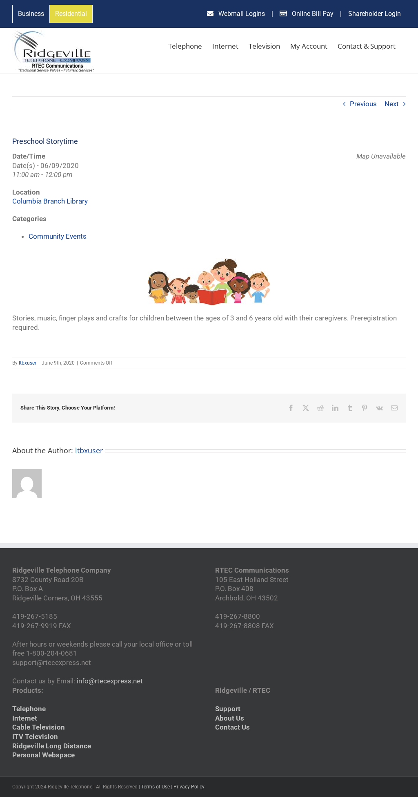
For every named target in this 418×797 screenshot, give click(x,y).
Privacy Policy (189, 787)
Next (392, 104)
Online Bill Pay (312, 14)
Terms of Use (155, 787)
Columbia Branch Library (50, 201)
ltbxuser (27, 363)
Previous (363, 104)
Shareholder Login (374, 14)
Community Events (58, 236)
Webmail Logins (241, 14)
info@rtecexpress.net (110, 681)
